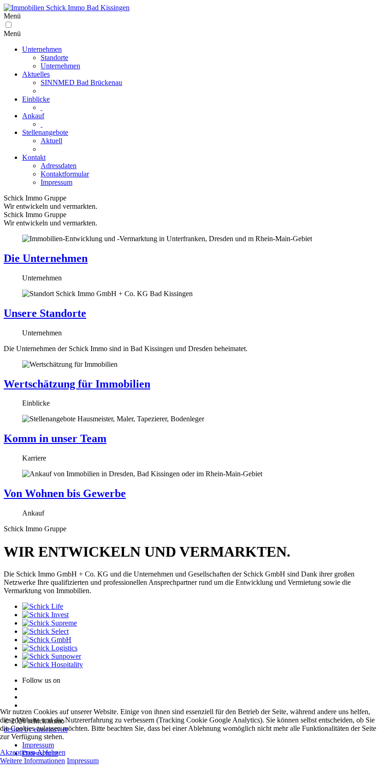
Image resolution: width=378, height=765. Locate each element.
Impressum (56, 182)
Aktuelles (36, 74)
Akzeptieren (17, 752)
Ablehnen (51, 752)
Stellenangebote (45, 132)
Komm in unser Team (55, 438)
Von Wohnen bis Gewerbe (65, 493)
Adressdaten (59, 166)
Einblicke (36, 99)
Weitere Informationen (32, 761)
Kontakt (34, 157)
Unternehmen (42, 49)
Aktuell (51, 141)
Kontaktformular (65, 174)
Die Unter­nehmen (46, 258)
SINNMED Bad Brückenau (81, 82)
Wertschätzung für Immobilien (77, 384)
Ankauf (33, 116)
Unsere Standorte (45, 313)
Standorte (54, 57)
